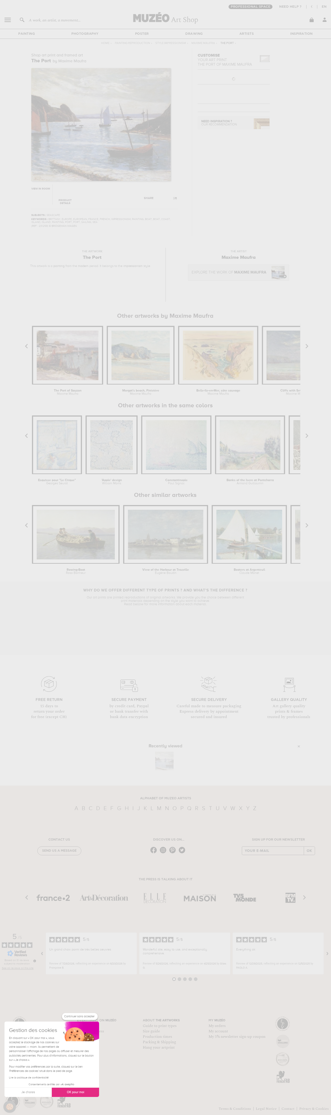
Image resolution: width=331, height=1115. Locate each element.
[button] (9, 1107)
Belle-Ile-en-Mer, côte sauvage (218, 392)
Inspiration (301, 33)
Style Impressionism (170, 43)
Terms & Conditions (235, 1108)
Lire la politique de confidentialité (29, 1077)
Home (105, 43)
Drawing (194, 33)
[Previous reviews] (42, 953)
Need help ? (290, 6)
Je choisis (28, 1092)
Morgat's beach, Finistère (140, 392)
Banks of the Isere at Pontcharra (250, 482)
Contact (288, 1108)
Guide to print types (160, 1026)
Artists (246, 33)
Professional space (250, 6)
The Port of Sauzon (68, 392)
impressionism (133, 266)
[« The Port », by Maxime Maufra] (164, 761)
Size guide (151, 1031)
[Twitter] (183, 852)
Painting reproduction (132, 43)
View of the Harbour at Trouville (165, 571)
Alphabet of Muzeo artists (165, 798)
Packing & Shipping (159, 1042)
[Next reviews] (327, 953)
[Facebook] (154, 852)
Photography (85, 33)
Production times (157, 1037)
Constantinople (176, 482)
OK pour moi (75, 1092)
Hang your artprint (159, 1047)
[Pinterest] (173, 852)
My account (218, 1031)
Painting (26, 33)
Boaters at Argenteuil (249, 571)
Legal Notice (266, 1108)
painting (59, 266)
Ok (309, 851)
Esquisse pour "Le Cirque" (57, 482)
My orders (217, 1026)
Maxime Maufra (203, 43)
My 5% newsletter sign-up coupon (237, 1037)
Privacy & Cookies (314, 1108)
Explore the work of (229, 272)
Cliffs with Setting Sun (296, 392)
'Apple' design (112, 482)
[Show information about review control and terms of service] (34, 961)
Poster (142, 33)
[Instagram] (164, 852)
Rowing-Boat (76, 571)
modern (83, 266)
